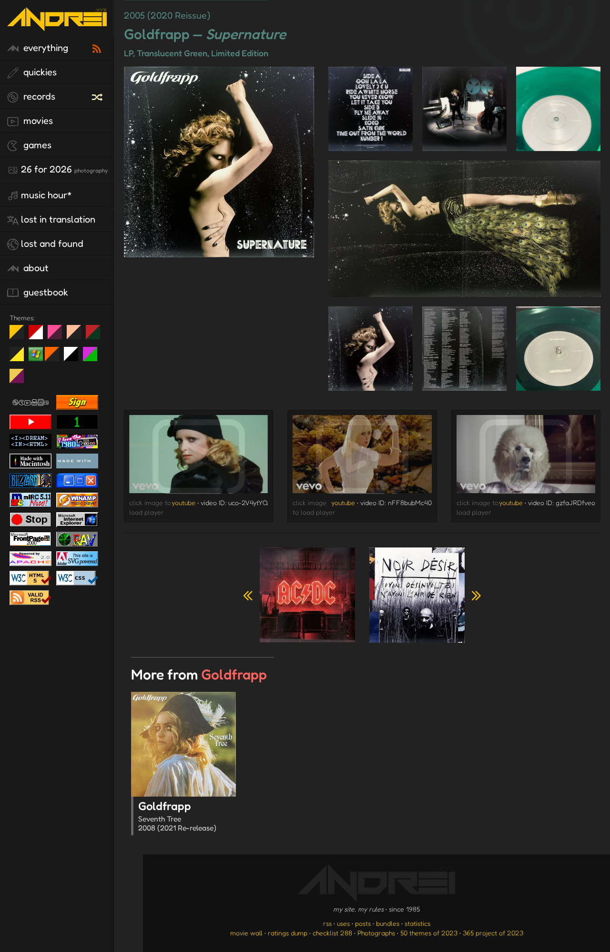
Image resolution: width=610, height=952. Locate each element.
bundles (387, 923)
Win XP (36, 354)
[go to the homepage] (57, 25)
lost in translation (58, 219)
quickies (39, 72)
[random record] (98, 96)
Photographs (376, 933)
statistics (417, 923)
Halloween (55, 357)
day (39, 336)
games (36, 145)
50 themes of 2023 (429, 933)
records (38, 96)
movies (37, 120)
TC (20, 379)
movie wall (246, 933)
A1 (93, 357)
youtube (183, 502)
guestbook (44, 292)
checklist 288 (332, 933)
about (35, 267)
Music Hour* (46, 195)
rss (327, 923)
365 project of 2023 (493, 933)
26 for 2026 (64, 169)
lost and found (52, 243)
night (20, 336)
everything (44, 47)
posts (363, 923)
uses (343, 923)
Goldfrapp (177, 815)
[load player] (198, 456)
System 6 (74, 357)
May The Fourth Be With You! (20, 357)
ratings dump (287, 933)
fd (58, 336)
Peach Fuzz (77, 336)
